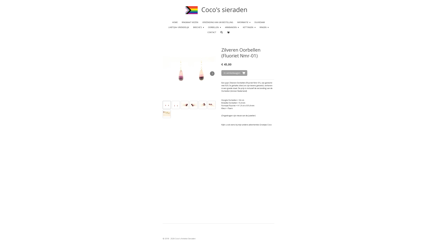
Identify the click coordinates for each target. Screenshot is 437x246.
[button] (167, 105)
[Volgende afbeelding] (212, 73)
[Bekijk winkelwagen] (228, 32)
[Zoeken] (221, 32)
